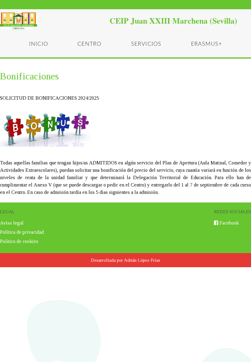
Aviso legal (12, 222)
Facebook (229, 222)
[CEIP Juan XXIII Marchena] (125, 20)
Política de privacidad (22, 232)
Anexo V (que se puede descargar (68, 184)
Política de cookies (19, 241)
